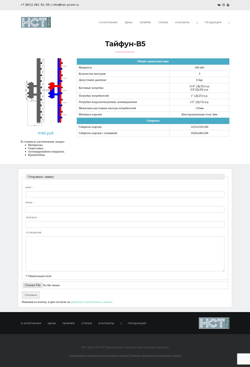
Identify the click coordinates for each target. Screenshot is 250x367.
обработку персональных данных (92, 301)
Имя (29, 187)
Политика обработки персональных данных (155, 355)
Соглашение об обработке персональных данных (98, 355)
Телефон (31, 217)
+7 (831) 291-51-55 (35, 5)
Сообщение (34, 232)
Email (30, 202)
